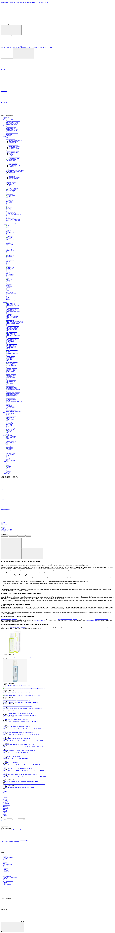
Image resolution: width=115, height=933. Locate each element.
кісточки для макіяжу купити (41, 620)
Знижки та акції (6, 117)
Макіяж (5, 224)
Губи (7, 298)
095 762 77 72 (4, 69)
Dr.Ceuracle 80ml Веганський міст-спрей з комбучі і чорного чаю (17, 713)
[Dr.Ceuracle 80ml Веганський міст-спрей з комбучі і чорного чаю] (58, 708)
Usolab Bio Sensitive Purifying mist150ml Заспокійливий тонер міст (18, 656)
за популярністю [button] (4, 535)
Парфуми (5, 450)
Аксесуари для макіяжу (11, 300)
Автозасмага (6, 125)
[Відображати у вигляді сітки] (11, 553)
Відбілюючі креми (13, 166)
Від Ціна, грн (4, 819)
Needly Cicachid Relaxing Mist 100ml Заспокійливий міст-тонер (17, 768)
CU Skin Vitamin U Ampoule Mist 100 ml (12, 762)
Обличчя (8, 299)
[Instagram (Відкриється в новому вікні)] (10, 12)
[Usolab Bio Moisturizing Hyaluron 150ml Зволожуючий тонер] (58, 671)
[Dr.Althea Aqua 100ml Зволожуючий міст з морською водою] (58, 695)
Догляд (4, 136)
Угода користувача (23, 2)
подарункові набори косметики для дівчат (67, 619)
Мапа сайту (5, 882)
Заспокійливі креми (13, 163)
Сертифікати (6, 473)
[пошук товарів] (23, 53)
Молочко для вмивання (14, 148)
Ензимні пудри (12, 143)
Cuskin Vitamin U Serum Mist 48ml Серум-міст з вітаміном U (16, 726)
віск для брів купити (14, 627)
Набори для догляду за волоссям (13, 411)
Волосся (5, 302)
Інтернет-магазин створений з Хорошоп (10, 841)
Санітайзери (6, 461)
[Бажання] (57, 18)
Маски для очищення (13, 188)
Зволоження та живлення (14, 177)
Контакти (17, 2)
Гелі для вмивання (13, 147)
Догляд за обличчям (10, 216)
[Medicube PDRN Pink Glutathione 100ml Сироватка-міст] (58, 715)
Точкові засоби (12, 172)
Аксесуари (5, 443)
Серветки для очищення (14, 146)
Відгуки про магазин (32, 2)
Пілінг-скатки (12, 187)
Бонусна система (44, 2)
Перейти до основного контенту (8, 1)
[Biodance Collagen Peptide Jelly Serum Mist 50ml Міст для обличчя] (58, 728)
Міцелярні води (12, 142)
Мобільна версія (24, 840)
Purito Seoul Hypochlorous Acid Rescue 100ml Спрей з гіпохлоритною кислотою (21, 781)
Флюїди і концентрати (14, 158)
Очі (6, 296)
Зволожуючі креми (13, 161)
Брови (7, 297)
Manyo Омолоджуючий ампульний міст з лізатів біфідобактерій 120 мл (19, 750)
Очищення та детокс (13, 178)
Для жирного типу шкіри (14, 165)
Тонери (10, 153)
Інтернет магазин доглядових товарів (9, 619)
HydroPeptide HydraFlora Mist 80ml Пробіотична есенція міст (17, 738)
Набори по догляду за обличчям (13, 220)
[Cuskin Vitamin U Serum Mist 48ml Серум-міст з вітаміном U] (58, 721)
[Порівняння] (11, 30)
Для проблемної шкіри (14, 169)
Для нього (5, 452)
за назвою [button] (28, 535)
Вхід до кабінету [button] (7, 876)
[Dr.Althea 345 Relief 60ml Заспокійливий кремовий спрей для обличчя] (58, 784)
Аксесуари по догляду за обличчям (14, 222)
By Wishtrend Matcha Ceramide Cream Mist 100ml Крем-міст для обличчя (19, 744)
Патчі (10, 181)
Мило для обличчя (13, 149)
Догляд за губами (10, 218)
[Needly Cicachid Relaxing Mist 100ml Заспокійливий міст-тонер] (58, 764)
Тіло (4, 412)
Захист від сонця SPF (8, 119)
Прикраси (5, 462)
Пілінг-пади (11, 185)
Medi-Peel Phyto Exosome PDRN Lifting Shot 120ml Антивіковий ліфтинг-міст (20, 774)
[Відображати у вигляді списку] (32, 553)
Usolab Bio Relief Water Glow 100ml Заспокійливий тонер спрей (17, 706)
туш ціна (23, 627)
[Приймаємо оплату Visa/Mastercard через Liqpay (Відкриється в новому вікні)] (12, 829)
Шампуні (8, 404)
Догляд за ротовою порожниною (13, 221)
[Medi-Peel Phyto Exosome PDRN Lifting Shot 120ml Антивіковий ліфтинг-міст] (58, 770)
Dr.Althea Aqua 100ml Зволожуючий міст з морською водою (16, 700)
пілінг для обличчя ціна (92, 620)
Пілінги (10, 184)
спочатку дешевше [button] (13, 535)
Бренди (38, 2)
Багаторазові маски (13, 179)
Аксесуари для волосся (11, 410)
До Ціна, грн (15, 819)
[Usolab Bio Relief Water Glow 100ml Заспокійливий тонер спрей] (58, 702)
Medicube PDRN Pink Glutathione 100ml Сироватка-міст (15, 719)
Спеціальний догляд (10, 407)
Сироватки (11, 154)
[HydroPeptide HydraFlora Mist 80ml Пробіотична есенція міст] (58, 734)
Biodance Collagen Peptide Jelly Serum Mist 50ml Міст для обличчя (18, 732)
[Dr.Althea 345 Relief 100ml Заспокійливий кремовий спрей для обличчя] (58, 688)
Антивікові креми (13, 164)
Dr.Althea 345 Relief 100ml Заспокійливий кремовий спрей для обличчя (19, 692)
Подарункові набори (8, 435)
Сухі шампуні (9, 408)
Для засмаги (8, 135)
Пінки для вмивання (13, 141)
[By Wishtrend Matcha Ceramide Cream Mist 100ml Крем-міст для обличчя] (58, 740)
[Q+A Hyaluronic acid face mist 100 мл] (58, 752)
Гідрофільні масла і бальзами (15, 140)
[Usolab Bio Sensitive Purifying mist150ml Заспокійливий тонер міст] (58, 642)
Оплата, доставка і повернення (8, 2)
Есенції (10, 155)
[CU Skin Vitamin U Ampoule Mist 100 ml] (58, 758)
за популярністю (4, 534)
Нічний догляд (12, 176)
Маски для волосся (10, 406)
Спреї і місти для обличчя (14, 157)
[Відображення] (11, 543)
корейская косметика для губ (101, 619)
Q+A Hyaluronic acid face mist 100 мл (11, 756)
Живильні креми (12, 167)
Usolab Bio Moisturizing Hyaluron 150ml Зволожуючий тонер (16, 685)
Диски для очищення (13, 145)
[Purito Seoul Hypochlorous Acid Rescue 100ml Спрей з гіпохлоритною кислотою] (58, 776)
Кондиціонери (9, 405)
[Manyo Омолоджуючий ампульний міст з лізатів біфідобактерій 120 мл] (58, 746)
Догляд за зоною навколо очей (13, 219)
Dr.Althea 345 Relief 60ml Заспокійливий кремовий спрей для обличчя (19, 787)
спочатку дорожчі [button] (21, 535)
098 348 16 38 (4, 102)
